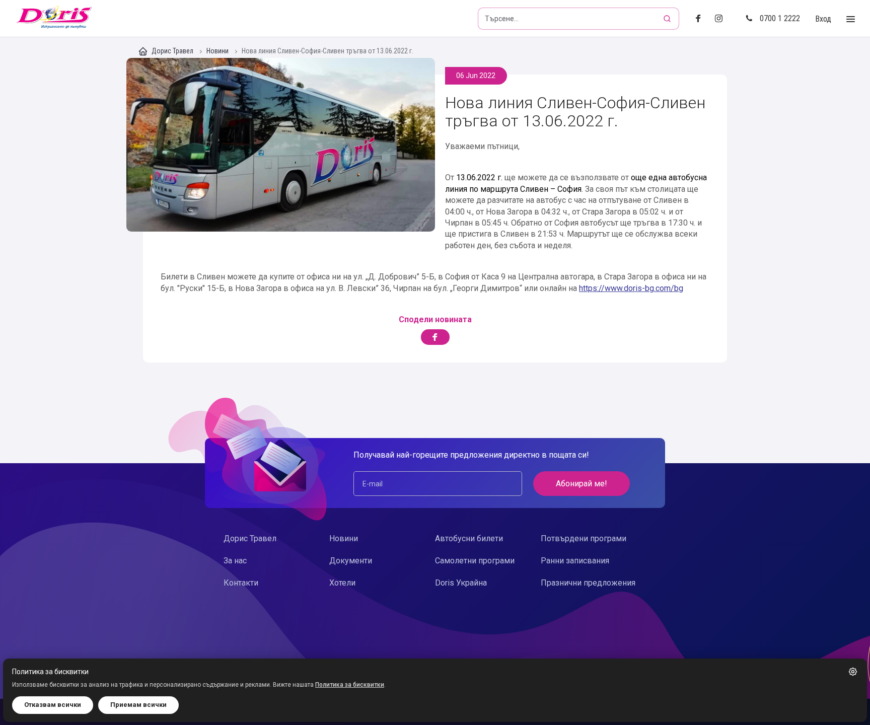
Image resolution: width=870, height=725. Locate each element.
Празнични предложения (588, 583)
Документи (350, 560)
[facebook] (701, 19)
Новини (218, 51)
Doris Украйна (461, 583)
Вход (823, 19)
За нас (235, 560)
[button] (853, 672)
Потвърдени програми (583, 538)
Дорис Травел (172, 51)
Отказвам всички (52, 704)
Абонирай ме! (581, 483)
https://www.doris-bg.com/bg (631, 288)
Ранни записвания (575, 560)
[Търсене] (668, 19)
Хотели (342, 583)
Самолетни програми (475, 560)
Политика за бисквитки (349, 684)
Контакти (241, 583)
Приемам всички (138, 704)
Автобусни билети (469, 538)
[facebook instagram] (723, 19)
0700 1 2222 (780, 18)
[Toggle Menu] (850, 19)
